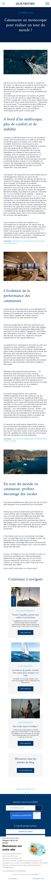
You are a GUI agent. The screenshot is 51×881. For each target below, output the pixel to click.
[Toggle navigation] (3, 3)
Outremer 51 (36, 196)
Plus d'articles (25, 770)
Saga (8, 194)
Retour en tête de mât (25, 789)
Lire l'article (25, 632)
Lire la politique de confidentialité (14, 871)
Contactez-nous (25, 831)
